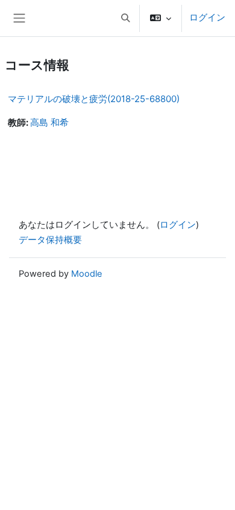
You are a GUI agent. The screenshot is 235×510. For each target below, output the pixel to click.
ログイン (207, 17)
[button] (125, 18)
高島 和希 (49, 122)
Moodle (86, 273)
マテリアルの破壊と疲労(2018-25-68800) (94, 99)
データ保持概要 (50, 239)
